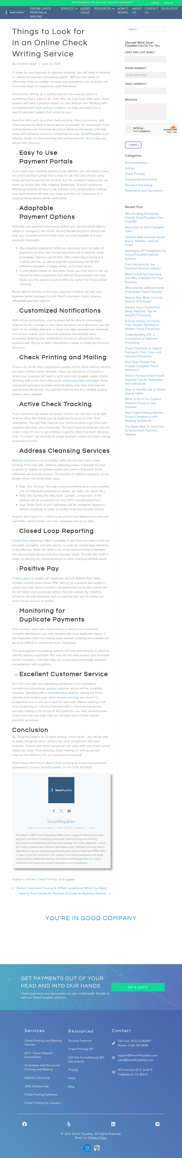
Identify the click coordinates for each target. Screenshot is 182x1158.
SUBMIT (133, 145)
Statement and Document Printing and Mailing (42, 1067)
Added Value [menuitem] (85, 10)
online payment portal (32, 175)
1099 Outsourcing (37, 1086)
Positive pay (20, 578)
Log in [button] (155, 2)
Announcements (136, 162)
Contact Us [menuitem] (151, 10)
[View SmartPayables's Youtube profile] (69, 811)
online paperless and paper (80, 380)
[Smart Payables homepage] (15, 12)
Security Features (80, 1041)
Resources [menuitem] (102, 8)
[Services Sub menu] (76, 8)
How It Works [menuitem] (122, 10)
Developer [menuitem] (169, 8)
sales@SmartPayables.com (136, 1060)
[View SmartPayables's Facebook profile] (53, 811)
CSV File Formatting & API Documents (86, 1059)
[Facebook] (25, 1124)
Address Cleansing (37, 1078)
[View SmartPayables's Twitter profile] (61, 811)
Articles (31, 879)
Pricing (72, 1070)
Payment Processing (138, 185)
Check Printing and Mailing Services (43, 1042)
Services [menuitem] (67, 8)
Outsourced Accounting (141, 179)
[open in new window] (86, 1148)
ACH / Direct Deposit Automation (39, 1055)
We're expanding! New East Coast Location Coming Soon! (102, 2)
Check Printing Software (41, 1094)
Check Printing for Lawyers (42, 1103)
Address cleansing (24, 460)
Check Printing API (80, 1049)
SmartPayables (91, 134)
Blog (71, 1086)
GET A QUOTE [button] (138, 987)
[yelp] (69, 1124)
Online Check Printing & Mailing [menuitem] (40, 12)
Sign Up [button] (168, 2)
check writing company (49, 108)
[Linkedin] (113, 1124)
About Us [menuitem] (137, 10)
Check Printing (47, 879)
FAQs (71, 1078)
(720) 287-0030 (64, 827)
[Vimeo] (157, 1124)
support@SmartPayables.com (137, 1055)
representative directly (63, 693)
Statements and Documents (144, 190)
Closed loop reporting (27, 540)
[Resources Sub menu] (113, 8)
